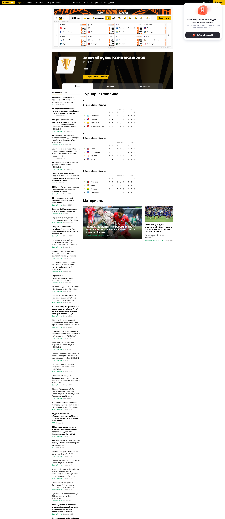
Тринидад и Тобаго (98, 126)
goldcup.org (88, 62)
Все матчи (163, 18)
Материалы (145, 86)
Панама (94, 119)
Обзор (78, 86)
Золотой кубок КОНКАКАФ (95, 235)
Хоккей (29, 3)
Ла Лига (149, 25)
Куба (93, 159)
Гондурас (95, 116)
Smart (86, 3)
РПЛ (63, 25)
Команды (110, 86)
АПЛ (91, 36)
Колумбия (95, 123)
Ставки (66, 3)
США (93, 149)
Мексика (94, 182)
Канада (94, 156)
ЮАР (93, 185)
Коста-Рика (95, 152)
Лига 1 (92, 25)
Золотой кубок (57, 131)
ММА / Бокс (39, 3)
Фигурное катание (54, 3)
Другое (111, 3)
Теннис (103, 3)
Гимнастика (76, 3)
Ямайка (94, 189)
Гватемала (95, 192)
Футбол (21, 3)
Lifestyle (94, 3)
